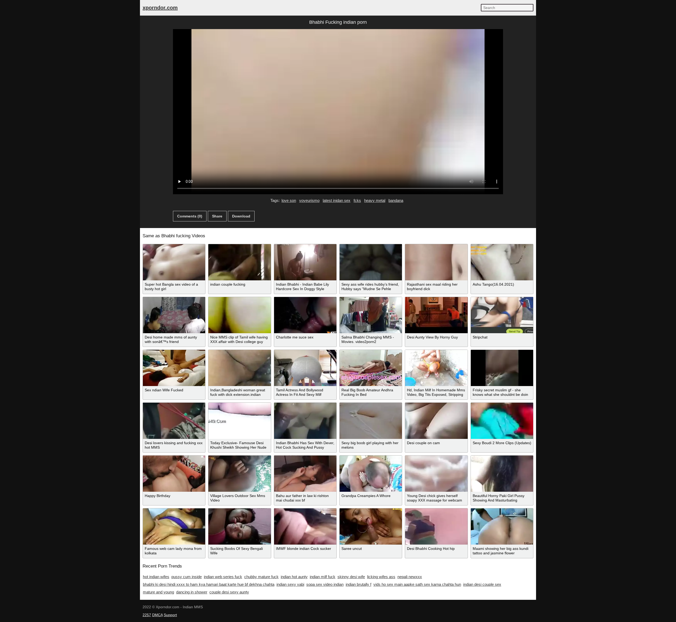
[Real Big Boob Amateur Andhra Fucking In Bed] (371, 368)
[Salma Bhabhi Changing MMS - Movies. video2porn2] (371, 315)
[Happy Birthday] (174, 474)
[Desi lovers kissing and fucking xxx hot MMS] (174, 421)
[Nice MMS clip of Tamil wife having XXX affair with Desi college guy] (239, 315)
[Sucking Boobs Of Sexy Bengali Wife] (239, 526)
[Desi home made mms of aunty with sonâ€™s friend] (174, 315)
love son (288, 200)
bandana (395, 200)
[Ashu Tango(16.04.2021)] (502, 262)
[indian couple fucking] (239, 262)
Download (241, 216)
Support (170, 615)
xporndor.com (160, 8)
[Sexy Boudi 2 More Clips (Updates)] (502, 421)
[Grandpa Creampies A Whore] (371, 474)
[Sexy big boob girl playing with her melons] (371, 421)
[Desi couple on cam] (436, 421)
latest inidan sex (336, 200)
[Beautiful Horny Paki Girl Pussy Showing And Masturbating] (502, 474)
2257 (147, 615)
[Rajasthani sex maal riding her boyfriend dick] (436, 262)
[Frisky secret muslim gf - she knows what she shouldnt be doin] (502, 368)
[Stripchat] (502, 315)
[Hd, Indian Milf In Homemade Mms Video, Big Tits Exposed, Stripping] (436, 368)
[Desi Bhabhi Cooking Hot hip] (436, 526)
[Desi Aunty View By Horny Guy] (436, 315)
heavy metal (374, 200)
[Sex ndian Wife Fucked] (174, 368)
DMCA (157, 615)
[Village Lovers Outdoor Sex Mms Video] (239, 474)
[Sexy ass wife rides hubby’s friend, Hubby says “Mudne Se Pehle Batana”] (371, 262)
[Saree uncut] (371, 526)
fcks (357, 200)
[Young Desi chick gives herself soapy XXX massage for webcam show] (436, 474)
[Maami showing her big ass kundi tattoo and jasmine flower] (502, 526)
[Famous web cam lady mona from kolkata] (174, 526)
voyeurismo (309, 200)
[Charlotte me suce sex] (305, 315)
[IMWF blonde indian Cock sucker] (305, 526)
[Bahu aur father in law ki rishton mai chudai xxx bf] (305, 474)
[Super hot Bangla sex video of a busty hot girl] (174, 262)
